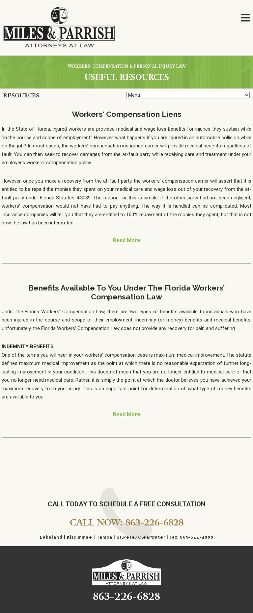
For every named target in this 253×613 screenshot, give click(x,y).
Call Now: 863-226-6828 (126, 522)
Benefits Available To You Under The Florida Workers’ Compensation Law (126, 292)
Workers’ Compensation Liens (127, 114)
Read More (126, 240)
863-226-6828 (126, 596)
